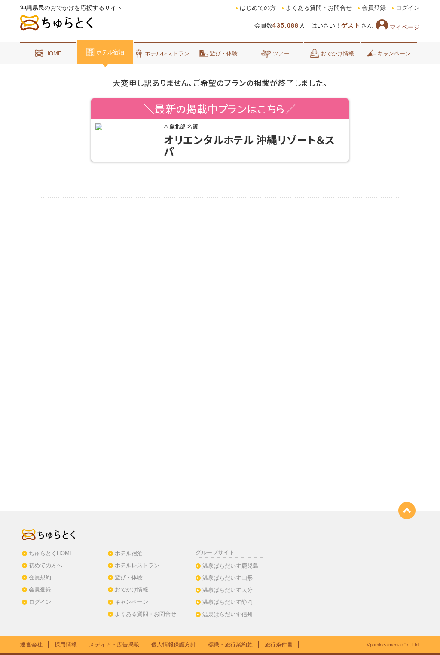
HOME (53, 53)
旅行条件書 (279, 644)
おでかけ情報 (337, 53)
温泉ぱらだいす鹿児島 (230, 566)
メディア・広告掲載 (114, 644)
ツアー (281, 53)
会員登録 (374, 8)
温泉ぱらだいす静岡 (227, 602)
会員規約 (40, 577)
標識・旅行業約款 (230, 644)
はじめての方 (258, 8)
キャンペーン (394, 53)
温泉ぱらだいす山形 (227, 578)
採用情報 (66, 644)
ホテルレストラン (167, 53)
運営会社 (31, 644)
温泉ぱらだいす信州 (227, 614)
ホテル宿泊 (110, 52)
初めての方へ (45, 565)
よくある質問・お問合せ (319, 8)
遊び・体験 (224, 53)
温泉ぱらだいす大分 (227, 590)
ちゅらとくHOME (51, 553)
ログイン (408, 8)
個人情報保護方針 (173, 644)
